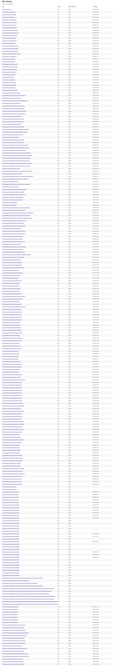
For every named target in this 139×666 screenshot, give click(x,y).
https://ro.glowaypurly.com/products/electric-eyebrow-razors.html (13, 640)
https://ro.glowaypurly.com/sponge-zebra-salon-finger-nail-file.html (13, 231)
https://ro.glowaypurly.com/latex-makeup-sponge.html (11, 463)
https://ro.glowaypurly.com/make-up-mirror (9, 69)
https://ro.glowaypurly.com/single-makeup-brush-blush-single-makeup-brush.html (16, 152)
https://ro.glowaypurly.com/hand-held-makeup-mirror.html (12, 332)
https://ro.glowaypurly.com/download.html (9, 19)
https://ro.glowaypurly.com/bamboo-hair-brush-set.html (11, 317)
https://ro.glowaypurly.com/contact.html (9, 25)
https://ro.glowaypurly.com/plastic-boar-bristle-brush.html (12, 390)
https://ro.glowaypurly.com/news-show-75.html (10, 497)
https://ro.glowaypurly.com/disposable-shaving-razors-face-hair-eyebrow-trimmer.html (17, 171)
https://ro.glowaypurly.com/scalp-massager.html (10, 270)
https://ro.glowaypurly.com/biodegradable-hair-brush (11, 53)
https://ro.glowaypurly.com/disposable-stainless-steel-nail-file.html (13, 233)
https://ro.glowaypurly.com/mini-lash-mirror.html (10, 278)
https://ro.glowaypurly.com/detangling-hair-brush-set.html (12, 319)
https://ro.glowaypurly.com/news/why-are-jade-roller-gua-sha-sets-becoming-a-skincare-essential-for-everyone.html (22, 585)
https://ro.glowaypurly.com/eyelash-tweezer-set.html (11, 377)
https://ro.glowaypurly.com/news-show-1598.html (10, 570)
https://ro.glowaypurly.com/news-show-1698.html (10, 575)
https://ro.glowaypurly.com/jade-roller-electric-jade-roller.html (12, 197)
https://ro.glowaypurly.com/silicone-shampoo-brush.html (12, 293)
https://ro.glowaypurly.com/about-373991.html (10, 619)
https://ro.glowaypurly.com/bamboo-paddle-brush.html (11, 408)
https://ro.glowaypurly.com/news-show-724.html (10, 525)
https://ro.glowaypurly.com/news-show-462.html (10, 502)
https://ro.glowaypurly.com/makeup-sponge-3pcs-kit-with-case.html (14, 150)
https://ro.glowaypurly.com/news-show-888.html (10, 536)
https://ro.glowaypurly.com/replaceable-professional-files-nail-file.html (14, 111)
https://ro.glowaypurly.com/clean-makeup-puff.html (11, 452)
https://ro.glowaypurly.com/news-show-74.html (10, 494)
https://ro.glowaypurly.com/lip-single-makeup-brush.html (12, 476)
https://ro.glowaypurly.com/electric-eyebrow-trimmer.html (12, 374)
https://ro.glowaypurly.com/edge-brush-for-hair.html (11, 288)
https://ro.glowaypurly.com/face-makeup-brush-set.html (12, 478)
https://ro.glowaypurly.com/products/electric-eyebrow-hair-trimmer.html (14, 648)
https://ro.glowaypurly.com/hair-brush (8, 43)
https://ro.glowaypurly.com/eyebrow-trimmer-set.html (11, 361)
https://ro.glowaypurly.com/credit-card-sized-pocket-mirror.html (13, 126)
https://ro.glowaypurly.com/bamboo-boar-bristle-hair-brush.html (13, 405)
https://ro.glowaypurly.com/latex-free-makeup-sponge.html (12, 460)
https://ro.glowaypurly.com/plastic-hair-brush (10, 51)
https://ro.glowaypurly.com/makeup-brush (9, 27)
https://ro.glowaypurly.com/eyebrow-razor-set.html (11, 168)
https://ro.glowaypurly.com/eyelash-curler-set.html (11, 434)
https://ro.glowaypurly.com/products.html (9, 14)
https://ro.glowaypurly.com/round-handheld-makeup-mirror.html (13, 121)
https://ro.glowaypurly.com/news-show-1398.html (10, 559)
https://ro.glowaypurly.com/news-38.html (9, 489)
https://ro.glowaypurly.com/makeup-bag (9, 82)
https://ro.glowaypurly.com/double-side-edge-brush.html (12, 280)
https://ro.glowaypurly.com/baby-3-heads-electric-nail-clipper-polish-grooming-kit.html (17, 218)
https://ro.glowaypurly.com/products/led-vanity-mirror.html (12, 645)
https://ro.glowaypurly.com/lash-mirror (8, 74)
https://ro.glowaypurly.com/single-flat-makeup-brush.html (12, 262)
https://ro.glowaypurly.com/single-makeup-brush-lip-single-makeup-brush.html (15, 160)
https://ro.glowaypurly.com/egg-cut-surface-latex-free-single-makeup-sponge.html (16, 254)
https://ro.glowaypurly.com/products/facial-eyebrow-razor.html (13, 651)
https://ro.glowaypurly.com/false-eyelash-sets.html (11, 335)
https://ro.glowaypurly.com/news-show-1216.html (10, 554)
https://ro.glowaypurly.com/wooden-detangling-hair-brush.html (13, 429)
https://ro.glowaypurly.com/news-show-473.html (10, 507)
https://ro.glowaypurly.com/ (7, 9)
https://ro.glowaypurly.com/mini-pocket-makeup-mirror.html (12, 249)
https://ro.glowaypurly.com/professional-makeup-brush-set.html (13, 267)
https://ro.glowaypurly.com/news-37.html (9, 486)
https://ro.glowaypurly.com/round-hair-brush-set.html (11, 309)
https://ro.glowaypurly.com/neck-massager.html (10, 186)
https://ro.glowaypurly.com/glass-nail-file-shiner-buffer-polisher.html (14, 225)
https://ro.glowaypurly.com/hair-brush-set (9, 56)
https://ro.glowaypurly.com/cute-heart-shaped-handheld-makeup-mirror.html (15, 129)
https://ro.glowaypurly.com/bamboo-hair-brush (10, 48)
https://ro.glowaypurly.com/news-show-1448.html (10, 562)
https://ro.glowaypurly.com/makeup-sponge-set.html (11, 465)
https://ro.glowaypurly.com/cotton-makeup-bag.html (11, 92)
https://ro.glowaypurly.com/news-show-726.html (10, 531)
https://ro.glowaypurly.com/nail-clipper (8, 87)
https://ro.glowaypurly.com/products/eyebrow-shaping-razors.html (13, 643)
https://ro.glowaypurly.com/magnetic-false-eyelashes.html (12, 338)
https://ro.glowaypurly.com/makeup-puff (9, 38)
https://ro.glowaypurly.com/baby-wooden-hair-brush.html (12, 413)
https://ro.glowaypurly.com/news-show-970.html (10, 541)
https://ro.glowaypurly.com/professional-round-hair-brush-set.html (13, 306)
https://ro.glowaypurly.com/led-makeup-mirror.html (11, 369)
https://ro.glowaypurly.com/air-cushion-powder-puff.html (12, 442)
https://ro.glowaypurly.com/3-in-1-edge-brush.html (11, 283)
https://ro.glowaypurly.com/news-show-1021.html (10, 544)
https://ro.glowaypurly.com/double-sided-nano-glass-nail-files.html (13, 113)
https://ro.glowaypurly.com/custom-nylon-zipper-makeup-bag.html (13, 95)
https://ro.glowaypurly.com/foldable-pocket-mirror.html (11, 124)
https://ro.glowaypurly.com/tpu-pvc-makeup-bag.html (11, 98)
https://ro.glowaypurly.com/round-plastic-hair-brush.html (12, 395)
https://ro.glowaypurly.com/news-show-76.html (10, 499)
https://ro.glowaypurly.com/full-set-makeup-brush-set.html (12, 484)
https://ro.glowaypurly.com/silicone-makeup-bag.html (11, 103)
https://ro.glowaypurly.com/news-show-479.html (10, 512)
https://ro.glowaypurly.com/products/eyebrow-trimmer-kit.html (13, 664)
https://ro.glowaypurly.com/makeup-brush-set (10, 30)
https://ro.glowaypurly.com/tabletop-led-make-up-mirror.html (12, 134)
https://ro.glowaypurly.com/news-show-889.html (10, 538)
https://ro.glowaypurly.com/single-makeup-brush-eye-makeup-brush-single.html (16, 158)
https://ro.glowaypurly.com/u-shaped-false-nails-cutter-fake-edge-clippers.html (16, 207)
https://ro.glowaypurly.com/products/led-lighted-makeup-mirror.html (14, 630)
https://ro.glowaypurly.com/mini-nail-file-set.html (10, 351)
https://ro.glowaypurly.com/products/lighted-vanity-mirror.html (13, 661)
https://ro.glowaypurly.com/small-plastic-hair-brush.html (12, 387)
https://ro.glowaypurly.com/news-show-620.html (10, 523)
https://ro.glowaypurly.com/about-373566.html (10, 609)
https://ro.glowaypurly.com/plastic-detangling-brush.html (12, 392)
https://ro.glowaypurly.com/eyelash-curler (9, 40)
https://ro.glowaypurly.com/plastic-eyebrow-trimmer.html (12, 364)
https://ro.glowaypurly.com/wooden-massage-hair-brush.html (12, 421)
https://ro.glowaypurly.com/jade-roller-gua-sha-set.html (11, 348)
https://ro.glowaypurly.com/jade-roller (8, 79)
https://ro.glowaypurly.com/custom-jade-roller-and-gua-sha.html (13, 105)
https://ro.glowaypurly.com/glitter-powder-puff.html (11, 447)
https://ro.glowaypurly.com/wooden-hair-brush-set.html (11, 314)
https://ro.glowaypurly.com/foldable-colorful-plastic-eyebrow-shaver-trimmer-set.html (17, 163)
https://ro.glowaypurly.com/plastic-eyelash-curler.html (11, 437)
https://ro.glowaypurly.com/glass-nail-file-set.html (10, 353)
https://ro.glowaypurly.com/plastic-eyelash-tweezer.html (12, 382)
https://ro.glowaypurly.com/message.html (9, 22)
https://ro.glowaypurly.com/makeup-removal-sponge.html (12, 455)
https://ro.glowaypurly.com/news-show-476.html (10, 510)
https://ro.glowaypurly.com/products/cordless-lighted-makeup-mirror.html (15, 653)
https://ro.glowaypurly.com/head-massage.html (10, 181)
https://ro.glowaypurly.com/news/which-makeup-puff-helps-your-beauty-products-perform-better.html (20, 583)
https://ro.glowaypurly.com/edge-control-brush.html (11, 291)
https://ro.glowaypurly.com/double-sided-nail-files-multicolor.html (13, 108)
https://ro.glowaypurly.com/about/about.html (9, 614)
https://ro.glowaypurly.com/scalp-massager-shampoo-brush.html (13, 296)
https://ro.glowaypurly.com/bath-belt (8, 61)
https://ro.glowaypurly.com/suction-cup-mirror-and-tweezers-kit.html (14, 246)
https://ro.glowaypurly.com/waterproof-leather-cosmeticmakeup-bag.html (15, 100)
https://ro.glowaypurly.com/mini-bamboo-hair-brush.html (12, 400)
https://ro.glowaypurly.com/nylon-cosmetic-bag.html (11, 275)
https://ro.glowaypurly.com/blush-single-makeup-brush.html (12, 471)
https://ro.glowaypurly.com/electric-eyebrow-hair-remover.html (13, 142)
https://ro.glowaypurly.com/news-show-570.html (10, 520)
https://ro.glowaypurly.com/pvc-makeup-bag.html (10, 343)
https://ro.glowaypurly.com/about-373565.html (10, 606)
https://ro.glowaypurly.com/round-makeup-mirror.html (11, 244)
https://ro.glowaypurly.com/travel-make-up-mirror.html (11, 327)
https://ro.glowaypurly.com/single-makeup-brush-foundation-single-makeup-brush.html (17, 155)
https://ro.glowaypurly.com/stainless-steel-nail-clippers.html (12, 272)
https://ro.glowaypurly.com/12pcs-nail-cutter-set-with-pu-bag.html (13, 210)
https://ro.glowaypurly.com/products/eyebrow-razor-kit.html (12, 658)
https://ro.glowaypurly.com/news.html (8, 17)
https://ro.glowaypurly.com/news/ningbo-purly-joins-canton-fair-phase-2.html (15, 580)
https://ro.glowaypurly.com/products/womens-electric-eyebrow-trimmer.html (15, 656)
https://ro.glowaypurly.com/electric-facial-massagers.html (12, 173)
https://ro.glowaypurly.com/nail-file (8, 77)
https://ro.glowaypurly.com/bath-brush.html (9, 202)
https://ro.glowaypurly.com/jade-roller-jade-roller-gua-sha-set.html (13, 194)
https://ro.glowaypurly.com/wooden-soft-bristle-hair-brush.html (13, 411)
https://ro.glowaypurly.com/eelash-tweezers (9, 64)
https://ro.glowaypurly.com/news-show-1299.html (10, 557)
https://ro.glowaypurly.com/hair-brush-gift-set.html (11, 301)
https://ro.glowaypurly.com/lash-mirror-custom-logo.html (12, 116)
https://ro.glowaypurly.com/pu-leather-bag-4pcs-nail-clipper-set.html (14, 220)
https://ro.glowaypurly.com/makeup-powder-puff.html (11, 450)
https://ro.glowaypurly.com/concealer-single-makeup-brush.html (13, 468)
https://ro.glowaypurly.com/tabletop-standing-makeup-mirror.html (13, 241)
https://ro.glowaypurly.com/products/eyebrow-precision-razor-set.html (14, 635)
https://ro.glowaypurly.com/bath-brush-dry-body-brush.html (12, 199)
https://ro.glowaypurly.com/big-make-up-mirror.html (11, 322)
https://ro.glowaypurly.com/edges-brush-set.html (10, 285)
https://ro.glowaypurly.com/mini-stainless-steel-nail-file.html (12, 236)
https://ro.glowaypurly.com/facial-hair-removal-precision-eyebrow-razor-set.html (16, 165)
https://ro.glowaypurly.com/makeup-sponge (9, 35)
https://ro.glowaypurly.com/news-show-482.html (10, 515)
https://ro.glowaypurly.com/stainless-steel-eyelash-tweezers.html (13, 379)
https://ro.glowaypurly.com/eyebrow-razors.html (10, 137)
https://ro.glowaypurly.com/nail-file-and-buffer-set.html (11, 228)
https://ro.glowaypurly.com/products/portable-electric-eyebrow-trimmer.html (15, 632)
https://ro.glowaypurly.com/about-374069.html (10, 622)
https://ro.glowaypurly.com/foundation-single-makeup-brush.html (13, 473)
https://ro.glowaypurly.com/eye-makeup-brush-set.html (11, 481)
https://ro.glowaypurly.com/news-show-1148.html (10, 549)
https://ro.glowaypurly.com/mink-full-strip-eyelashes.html (12, 340)
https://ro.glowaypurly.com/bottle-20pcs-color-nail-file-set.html (13, 223)
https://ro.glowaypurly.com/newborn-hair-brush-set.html (12, 304)
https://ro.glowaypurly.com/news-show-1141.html (10, 546)
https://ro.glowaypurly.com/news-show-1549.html (10, 567)
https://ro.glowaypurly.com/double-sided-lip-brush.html (11, 259)
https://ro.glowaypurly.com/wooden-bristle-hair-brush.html (12, 426)
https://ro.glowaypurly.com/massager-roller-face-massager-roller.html (14, 189)
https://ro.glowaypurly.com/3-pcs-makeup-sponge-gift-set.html (13, 257)
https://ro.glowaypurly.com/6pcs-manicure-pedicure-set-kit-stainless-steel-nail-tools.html (17, 212)
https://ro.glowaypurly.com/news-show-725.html (10, 528)
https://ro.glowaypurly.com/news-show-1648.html (10, 572)
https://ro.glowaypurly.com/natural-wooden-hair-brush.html (12, 416)
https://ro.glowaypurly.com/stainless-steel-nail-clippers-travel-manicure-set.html (16, 215)
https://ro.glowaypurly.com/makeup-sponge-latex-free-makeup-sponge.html (15, 147)
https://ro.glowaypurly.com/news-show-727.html (10, 533)
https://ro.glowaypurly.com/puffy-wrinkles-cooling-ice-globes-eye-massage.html (16, 184)
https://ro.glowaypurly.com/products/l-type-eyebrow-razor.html (13, 627)
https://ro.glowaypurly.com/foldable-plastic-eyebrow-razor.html (13, 139)
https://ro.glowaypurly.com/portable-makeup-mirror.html (12, 366)
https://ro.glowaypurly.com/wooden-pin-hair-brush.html (11, 418)
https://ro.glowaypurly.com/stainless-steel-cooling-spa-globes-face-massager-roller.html (17, 176)
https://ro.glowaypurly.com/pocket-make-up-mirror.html (11, 330)
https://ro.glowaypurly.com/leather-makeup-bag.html (11, 345)
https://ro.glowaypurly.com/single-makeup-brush (10, 32)
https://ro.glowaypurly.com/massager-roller (9, 90)
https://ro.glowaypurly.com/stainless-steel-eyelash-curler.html (13, 439)
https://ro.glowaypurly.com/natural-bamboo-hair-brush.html (12, 403)
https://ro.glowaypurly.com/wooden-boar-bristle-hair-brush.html (13, 424)
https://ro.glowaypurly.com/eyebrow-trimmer (10, 66)
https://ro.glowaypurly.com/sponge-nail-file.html (10, 356)
